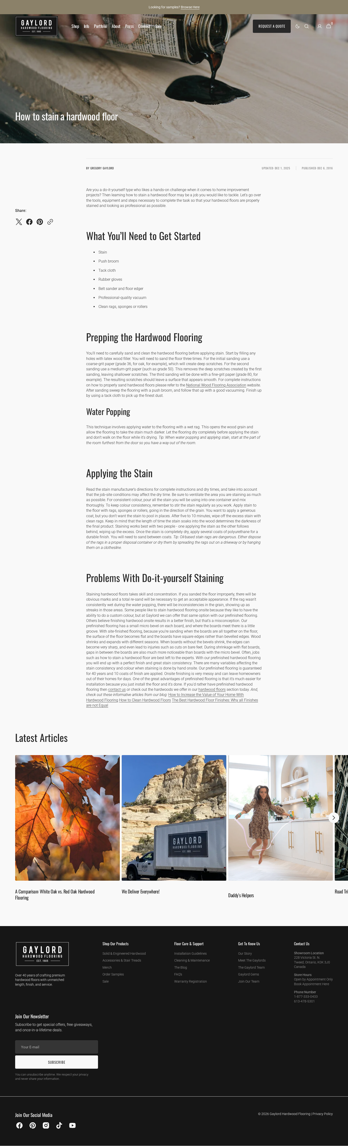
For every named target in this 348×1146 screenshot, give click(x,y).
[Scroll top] (342, 1140)
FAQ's (178, 974)
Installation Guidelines (190, 953)
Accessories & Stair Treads (122, 960)
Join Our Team (248, 981)
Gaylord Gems (248, 974)
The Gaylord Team (251, 967)
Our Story (245, 953)
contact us (117, 689)
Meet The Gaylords (252, 960)
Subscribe (56, 1062)
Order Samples (113, 974)
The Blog (180, 967)
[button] (306, 26)
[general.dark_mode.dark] (297, 26)
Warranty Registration (190, 981)
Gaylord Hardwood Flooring (290, 1114)
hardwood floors (212, 689)
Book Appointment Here (311, 984)
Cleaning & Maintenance (192, 960)
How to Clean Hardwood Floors (145, 700)
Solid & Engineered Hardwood (124, 953)
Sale (106, 981)
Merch (107, 967)
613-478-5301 (304, 1001)
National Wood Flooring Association (216, 385)
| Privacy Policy (322, 1114)
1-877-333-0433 (306, 996)
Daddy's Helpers (241, 895)
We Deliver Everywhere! (140, 891)
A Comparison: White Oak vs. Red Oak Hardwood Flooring (54, 894)
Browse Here (190, 7)
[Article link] (67, 830)
